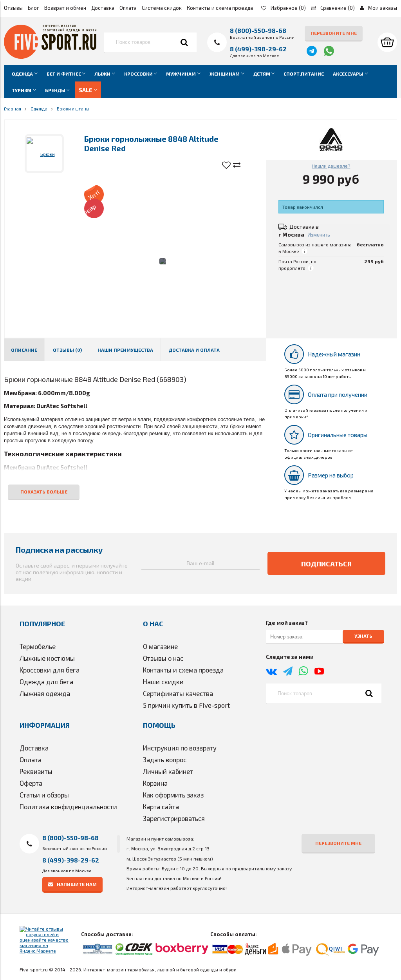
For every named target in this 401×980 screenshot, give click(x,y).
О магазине (160, 646)
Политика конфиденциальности (68, 806)
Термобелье (38, 646)
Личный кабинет (168, 771)
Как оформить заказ (173, 795)
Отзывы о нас (163, 658)
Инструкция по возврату (180, 748)
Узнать (363, 636)
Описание (24, 350)
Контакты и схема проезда (220, 8)
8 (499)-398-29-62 (258, 48)
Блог (33, 8)
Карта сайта (161, 806)
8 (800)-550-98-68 (258, 30)
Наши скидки (163, 681)
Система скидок (162, 8)
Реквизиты (36, 771)
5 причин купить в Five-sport (186, 705)
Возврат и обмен (65, 8)
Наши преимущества (125, 350)
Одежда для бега (46, 681)
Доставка (102, 8)
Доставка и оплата (194, 350)
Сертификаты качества (178, 693)
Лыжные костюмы (47, 658)
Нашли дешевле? (331, 165)
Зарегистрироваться (174, 818)
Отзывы (13, 8)
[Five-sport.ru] (50, 57)
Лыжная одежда (45, 693)
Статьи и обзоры (44, 795)
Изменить (318, 235)
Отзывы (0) (67, 350)
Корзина (155, 783)
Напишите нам (77, 884)
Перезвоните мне (334, 33)
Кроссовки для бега (49, 670)
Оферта (31, 783)
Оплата (128, 8)
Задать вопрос (164, 759)
